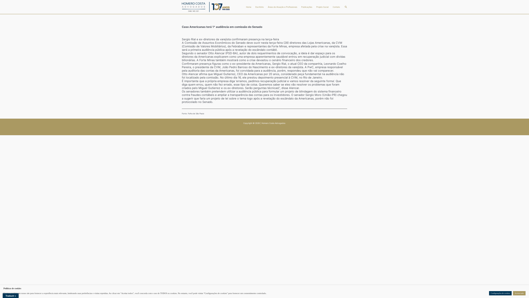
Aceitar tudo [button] (519, 293)
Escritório (259, 7)
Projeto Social (322, 7)
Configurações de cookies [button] (500, 293)
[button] (346, 7)
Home (248, 7)
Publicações (306, 7)
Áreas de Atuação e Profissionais (282, 7)
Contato (336, 7)
